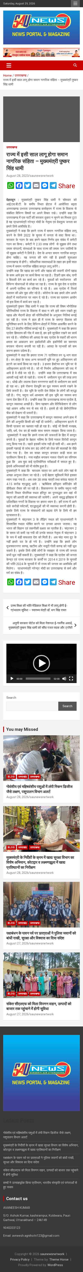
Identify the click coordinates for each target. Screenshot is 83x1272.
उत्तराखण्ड (11, 147)
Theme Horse (59, 1259)
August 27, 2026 (17, 943)
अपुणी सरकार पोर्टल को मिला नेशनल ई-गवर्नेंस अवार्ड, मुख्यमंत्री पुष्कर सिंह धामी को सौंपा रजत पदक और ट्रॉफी (40, 625)
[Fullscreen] (71, 678)
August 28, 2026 (17, 797)
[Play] (12, 678)
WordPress (55, 1265)
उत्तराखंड (22, 776)
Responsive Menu (75, 3)
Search (11, 698)
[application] (41, 663)
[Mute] (64, 678)
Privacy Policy (19, 1259)
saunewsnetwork (42, 175)
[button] (41, 663)
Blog (11, 776)
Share (66, 185)
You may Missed (22, 729)
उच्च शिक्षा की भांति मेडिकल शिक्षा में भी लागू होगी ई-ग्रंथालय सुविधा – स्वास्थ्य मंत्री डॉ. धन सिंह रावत (39, 608)
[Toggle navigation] (8, 65)
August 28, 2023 (17, 175)
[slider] (38, 679)
